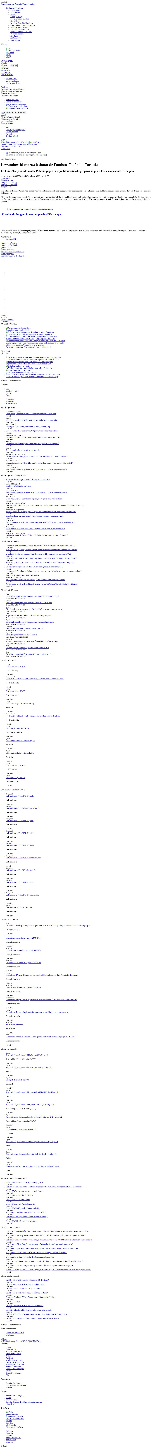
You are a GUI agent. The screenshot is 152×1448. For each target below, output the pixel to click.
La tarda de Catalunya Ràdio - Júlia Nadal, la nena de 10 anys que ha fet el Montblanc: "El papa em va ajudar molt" (49, 1240)
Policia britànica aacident (19, 19)
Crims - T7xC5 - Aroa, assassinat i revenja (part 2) (24, 1183)
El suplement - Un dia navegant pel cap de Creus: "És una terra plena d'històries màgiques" (40, 1265)
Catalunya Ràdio (12, 391)
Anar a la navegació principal (12, 4)
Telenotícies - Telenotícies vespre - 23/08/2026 (23, 950)
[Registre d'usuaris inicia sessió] (14, 65)
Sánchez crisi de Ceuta (14, 8)
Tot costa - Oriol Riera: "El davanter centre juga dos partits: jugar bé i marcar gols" (36, 1314)
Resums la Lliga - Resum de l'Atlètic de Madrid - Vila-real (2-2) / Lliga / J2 (34, 1117)
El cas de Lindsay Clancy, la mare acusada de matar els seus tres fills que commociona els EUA (41, 550)
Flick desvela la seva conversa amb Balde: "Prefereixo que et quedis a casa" (34, 609)
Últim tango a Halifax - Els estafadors (20, 753)
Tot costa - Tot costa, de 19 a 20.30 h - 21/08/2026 (24, 1306)
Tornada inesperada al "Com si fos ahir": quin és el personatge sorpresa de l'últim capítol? (39, 463)
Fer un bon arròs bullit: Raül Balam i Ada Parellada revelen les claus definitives (35, 529)
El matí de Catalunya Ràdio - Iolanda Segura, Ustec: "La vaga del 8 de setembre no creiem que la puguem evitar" (48, 1270)
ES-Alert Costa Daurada (19, 30)
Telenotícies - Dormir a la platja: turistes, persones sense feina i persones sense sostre (37, 1012)
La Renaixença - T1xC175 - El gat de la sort (22, 808)
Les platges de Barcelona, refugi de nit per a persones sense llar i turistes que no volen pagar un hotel (43, 571)
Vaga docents (15, 12)
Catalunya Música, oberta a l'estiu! (18, 486)
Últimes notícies (7, 119)
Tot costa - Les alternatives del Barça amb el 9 (23, 1289)
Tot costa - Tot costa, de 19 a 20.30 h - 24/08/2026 (24, 1284)
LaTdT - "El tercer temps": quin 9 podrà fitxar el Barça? (27, 1293)
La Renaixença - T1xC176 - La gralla (20, 796)
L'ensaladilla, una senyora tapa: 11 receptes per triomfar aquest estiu (31, 414)
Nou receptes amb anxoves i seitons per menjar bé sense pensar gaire (31, 420)
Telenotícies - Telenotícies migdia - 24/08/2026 (23, 987)
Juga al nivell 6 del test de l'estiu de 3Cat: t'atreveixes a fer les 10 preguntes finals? (36, 469)
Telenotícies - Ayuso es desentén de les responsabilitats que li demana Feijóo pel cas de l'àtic (40, 1037)
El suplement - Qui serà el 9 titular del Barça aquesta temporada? (30, 1257)
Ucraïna (13, 15)
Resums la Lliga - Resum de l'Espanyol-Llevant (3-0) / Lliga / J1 (30, 1105)
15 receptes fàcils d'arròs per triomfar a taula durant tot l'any (28, 427)
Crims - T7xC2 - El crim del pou (18, 1200)
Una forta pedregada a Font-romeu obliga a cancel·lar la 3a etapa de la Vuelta (35, 343)
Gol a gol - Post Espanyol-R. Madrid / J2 (21, 1129)
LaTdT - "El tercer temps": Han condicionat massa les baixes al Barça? (32, 1318)
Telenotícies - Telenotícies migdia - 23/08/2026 (23, 963)
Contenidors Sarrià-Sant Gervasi (22, 25)
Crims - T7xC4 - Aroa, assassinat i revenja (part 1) (24, 1191)
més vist (10, 401)
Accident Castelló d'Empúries (21, 23)
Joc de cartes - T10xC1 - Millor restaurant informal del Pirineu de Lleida (33, 716)
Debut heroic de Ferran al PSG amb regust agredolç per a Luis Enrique (32, 359)
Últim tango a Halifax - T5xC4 (17, 728)
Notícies (9, 393)
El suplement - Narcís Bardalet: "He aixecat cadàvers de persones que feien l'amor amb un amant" (42, 1248)
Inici (7, 127)
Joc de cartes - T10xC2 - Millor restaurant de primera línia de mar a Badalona (35, 679)
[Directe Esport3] (18, 130)
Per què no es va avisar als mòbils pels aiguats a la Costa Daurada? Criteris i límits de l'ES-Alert (41, 584)
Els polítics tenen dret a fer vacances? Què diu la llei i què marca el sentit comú (35, 580)
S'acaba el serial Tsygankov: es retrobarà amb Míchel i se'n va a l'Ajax (32, 377)
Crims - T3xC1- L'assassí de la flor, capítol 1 (22, 1208)
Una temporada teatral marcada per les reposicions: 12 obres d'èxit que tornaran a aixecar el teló (41, 558)
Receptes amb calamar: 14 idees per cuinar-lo (23, 450)
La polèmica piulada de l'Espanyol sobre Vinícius (24, 628)
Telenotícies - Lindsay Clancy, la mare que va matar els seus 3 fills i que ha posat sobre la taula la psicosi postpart (48, 926)
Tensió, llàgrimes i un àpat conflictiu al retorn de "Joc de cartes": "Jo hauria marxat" (37, 456)
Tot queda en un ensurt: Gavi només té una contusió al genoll (28, 347)
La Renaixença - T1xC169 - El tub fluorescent (23, 858)
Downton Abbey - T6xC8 (15, 666)
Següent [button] (4, 315)
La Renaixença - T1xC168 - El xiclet (19, 882)
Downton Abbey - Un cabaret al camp (20, 703)
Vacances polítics (16, 34)
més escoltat (11, 403)
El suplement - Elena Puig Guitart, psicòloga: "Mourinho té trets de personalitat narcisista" (39, 1244)
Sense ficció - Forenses (14, 1024)
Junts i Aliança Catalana (19, 27)
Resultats (16, 119)
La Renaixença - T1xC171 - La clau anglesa (22, 895)
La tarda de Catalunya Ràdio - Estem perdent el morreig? (27, 1217)
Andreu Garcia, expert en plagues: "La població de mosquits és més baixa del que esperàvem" (41, 512)
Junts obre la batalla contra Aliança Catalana (22, 575)
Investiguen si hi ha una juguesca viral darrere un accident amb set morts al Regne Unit (38, 554)
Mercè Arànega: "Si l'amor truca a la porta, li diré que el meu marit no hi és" (34, 499)
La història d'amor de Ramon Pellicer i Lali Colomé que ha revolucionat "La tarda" (37, 535)
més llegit (10, 399)
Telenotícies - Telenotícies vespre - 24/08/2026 (23, 938)
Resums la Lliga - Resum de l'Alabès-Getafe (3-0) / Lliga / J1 (29, 1067)
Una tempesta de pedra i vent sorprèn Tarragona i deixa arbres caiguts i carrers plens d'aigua (40, 545)
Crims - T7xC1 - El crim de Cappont (19, 1195)
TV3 (7, 389)
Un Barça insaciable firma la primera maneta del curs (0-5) (27, 648)
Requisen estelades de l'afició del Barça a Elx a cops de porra (28, 364)
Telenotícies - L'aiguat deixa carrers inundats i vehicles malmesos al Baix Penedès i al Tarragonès (42, 975)
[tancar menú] (4, 123)
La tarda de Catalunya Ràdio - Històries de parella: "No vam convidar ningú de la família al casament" (44, 1187)
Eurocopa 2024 (11, 239)
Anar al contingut (29, 4)
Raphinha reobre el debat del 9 (17, 330)
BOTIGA (17, 144)
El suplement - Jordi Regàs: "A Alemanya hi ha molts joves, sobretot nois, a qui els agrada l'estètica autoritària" (47, 1231)
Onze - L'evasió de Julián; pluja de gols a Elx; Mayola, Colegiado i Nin (32, 1166)
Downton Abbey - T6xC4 (15, 765)
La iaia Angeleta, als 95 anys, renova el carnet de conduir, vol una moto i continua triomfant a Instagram (44, 505)
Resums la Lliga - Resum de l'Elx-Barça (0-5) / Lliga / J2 (27, 1055)
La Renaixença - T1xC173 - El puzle (19, 821)
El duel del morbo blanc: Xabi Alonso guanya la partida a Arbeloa (30, 339)
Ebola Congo (15, 21)
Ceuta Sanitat (15, 10)
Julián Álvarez (15, 38)
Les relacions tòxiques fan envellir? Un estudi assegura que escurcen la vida (34, 567)
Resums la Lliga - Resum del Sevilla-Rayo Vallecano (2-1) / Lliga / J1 (32, 1142)
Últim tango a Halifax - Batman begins (20, 741)
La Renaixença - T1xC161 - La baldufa (20, 870)
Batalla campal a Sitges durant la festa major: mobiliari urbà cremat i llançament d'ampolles (40, 563)
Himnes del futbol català (15, 1333)
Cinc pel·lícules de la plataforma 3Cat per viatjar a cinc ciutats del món (32, 431)
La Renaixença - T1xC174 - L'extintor (20, 833)
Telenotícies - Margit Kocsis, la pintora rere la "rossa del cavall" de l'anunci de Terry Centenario (41, 1000)
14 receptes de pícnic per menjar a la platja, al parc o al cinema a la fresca (33, 437)
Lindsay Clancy (16, 17)
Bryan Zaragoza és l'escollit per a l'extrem (21, 372)
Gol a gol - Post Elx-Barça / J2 (17, 1080)
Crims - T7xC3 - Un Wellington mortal (20, 1204)
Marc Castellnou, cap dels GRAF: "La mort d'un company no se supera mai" (34, 516)
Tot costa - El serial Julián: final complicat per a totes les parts (29, 1310)
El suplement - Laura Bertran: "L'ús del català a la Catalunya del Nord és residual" (36, 1253)
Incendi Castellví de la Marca (21, 32)
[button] (76, 147)
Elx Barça (14, 36)
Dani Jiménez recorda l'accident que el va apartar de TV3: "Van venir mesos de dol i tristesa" (40, 522)
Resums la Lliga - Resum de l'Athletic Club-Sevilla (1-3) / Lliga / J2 (31, 1154)
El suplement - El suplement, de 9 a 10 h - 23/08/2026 (26, 1212)
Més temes (10, 1335)
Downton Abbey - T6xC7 (15, 691)
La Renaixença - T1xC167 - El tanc (19, 907)
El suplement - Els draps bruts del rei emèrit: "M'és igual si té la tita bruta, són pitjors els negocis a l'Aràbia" (46, 1236)
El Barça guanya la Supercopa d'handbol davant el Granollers (29, 334)
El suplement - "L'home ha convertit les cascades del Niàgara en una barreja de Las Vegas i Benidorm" (44, 1261)
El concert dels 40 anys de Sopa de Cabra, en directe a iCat (28, 480)
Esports (4, 115)
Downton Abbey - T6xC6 (15, 778)
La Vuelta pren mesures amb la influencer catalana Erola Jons (29, 368)
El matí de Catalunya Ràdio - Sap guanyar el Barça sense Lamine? (30, 1297)
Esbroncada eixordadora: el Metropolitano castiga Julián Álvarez (30, 622)
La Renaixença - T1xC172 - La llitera (20, 845)
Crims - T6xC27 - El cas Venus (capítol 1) (21, 1221)
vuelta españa (15, 40)
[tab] (78, 389)
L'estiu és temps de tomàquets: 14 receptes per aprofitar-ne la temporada (32, 444)
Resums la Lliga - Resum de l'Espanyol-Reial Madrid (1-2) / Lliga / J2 (32, 1092)
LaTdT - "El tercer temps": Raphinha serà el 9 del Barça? (27, 1280)
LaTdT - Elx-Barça (13, 1301)
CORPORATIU (7, 61)
